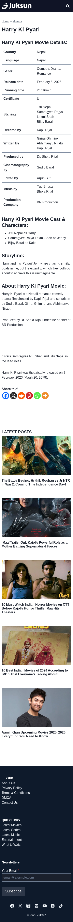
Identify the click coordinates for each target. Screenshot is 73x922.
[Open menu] (58, 6)
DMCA (6, 797)
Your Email (10, 870)
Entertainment (12, 839)
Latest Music (11, 835)
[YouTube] (45, 906)
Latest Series (11, 830)
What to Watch (12, 844)
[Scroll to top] (63, 914)
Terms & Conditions (16, 793)
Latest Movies (11, 825)
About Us (8, 783)
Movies (17, 21)
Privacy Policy (12, 788)
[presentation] (36, 455)
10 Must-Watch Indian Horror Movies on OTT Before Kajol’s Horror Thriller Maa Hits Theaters (35, 608)
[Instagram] (28, 906)
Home (5, 21)
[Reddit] (21, 395)
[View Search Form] (67, 6)
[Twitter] (20, 906)
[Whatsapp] (37, 395)
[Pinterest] (29, 395)
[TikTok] (61, 906)
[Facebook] (5, 395)
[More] (45, 395)
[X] (13, 395)
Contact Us (10, 802)
